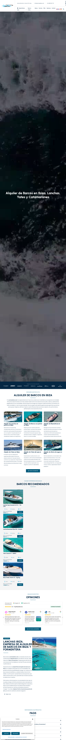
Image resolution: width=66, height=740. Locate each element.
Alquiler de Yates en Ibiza (12, 452)
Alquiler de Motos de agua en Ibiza (53, 452)
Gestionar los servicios (7, 729)
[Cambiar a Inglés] (57, 9)
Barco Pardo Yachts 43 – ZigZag (11, 577)
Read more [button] (20, 622)
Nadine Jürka (4, 611)
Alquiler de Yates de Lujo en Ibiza (32, 452)
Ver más (20, 512)
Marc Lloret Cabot (45, 611)
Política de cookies (11, 737)
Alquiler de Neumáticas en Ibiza (52, 424)
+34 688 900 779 (50, 3)
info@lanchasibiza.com (39, 3)
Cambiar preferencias (27, 733)
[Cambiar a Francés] (59, 9)
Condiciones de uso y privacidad (21, 737)
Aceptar (6, 733)
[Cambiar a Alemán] (61, 9)
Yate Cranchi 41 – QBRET (9, 553)
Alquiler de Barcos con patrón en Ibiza (33, 424)
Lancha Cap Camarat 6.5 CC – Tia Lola (12, 505)
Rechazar (15, 733)
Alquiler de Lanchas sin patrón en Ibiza (11, 424)
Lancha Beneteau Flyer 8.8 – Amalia (12, 529)
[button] (32, 719)
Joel (22, 611)
